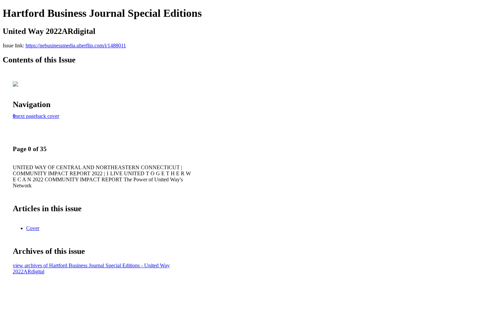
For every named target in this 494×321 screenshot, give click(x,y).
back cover (47, 116)
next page (25, 116)
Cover (32, 228)
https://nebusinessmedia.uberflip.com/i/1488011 (76, 45)
